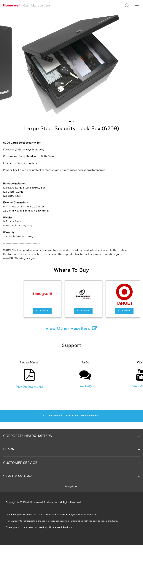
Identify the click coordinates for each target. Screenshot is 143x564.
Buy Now (42, 311)
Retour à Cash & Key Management (74, 416)
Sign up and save (18, 476)
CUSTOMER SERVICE (20, 463)
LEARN (9, 449)
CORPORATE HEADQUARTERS (27, 436)
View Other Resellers (68, 328)
